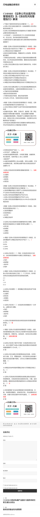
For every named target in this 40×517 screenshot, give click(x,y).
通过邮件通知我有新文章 (11, 488)
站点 (4, 478)
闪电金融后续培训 (11, 4)
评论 (4, 440)
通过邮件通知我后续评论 (11, 485)
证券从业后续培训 (24, 424)
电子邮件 (5, 471)
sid (16, 424)
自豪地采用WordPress (9, 514)
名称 (4, 463)
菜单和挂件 (35, 4)
